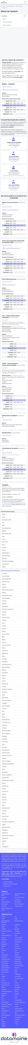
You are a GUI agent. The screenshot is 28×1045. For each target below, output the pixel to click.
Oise (3, 998)
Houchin (4, 766)
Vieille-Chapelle (6, 598)
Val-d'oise (4, 1017)
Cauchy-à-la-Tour (6, 722)
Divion (3, 717)
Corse (3, 899)
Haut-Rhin (4, 957)
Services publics (7, 25)
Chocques (4, 573)
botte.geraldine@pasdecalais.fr (12, 248)
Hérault (17, 968)
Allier (16, 918)
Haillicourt (4, 725)
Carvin (3, 539)
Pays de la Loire (19, 906)
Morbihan (4, 993)
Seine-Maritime (5, 1011)
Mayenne (4, 989)
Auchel (3, 631)
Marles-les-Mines (6, 730)
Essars (3, 678)
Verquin (4, 794)
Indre (16, 970)
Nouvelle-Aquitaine (20, 904)
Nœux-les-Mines (6, 555)
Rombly (4, 592)
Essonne (17, 946)
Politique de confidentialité (11, 884)
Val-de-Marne (18, 1017)
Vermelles (4, 659)
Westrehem (5, 833)
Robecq (4, 614)
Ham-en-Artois (5, 617)
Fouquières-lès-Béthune (8, 822)
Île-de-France (18, 902)
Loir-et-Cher (18, 976)
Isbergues (4, 692)
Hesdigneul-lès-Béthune (8, 764)
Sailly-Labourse (6, 808)
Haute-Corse (18, 957)
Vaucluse (17, 1019)
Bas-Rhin (17, 929)
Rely (3, 711)
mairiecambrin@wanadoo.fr (11, 90)
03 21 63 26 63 (8, 87)
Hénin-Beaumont (6, 528)
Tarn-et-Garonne (6, 1015)
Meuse (16, 991)
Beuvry (4, 675)
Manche (17, 985)
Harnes (4, 550)
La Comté (4, 819)
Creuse (3, 942)
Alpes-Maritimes (19, 921)
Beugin (4, 639)
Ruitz (3, 844)
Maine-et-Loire (5, 985)
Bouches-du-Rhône (6, 931)
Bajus (3, 637)
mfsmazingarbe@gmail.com (11, 210)
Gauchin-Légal (5, 576)
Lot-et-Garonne (6, 983)
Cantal (3, 933)
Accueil (2, 6)
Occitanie (4, 906)
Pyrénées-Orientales (7, 1004)
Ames (3, 744)
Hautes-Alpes (5, 965)
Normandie (4, 904)
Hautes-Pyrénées (19, 965)
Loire (3, 978)
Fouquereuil (5, 606)
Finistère (4, 950)
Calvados (17, 931)
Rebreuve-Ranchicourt (7, 590)
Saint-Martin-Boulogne (8, 561)
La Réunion (18, 974)
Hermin (4, 681)
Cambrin (4, 16)
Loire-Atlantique (19, 978)
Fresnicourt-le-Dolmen (8, 609)
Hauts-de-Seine (5, 968)
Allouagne (4, 736)
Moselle (17, 993)
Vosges (3, 1024)
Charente (17, 933)
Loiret (3, 980)
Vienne (16, 1021)
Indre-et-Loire (5, 972)
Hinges (4, 824)
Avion (3, 536)
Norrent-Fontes (6, 753)
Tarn (16, 1013)
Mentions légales (8, 882)
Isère (16, 972)
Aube (3, 927)
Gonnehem (5, 672)
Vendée (4, 1021)
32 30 (5, 320)
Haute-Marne (5, 961)
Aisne (3, 918)
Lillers (3, 805)
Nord (16, 996)
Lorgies (4, 788)
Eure (3, 948)
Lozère (16, 983)
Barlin (3, 714)
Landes (3, 976)
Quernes (4, 587)
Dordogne (4, 944)
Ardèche (4, 924)
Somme (4, 1013)
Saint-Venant (5, 816)
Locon (3, 623)
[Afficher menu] (25, 2)
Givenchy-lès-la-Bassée (8, 835)
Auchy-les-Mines (6, 706)
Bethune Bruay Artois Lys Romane (10, 570)
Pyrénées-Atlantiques (20, 1002)
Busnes (4, 783)
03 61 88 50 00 (8, 452)
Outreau (4, 547)
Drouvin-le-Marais (6, 700)
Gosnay (4, 802)
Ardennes (17, 924)
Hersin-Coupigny (6, 761)
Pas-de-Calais (19, 6)
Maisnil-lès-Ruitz (6, 827)
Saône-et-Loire (5, 1006)
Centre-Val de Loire (20, 897)
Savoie (3, 1008)
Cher (16, 935)
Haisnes (4, 758)
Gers (3, 952)
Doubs (16, 944)
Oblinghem (5, 830)
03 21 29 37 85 (8, 207)
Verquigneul (5, 846)
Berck (3, 544)
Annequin (4, 747)
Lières (3, 769)
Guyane (17, 955)
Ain (15, 916)
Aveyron (4, 929)
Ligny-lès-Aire (5, 777)
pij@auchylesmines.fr (9, 285)
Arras (3, 517)
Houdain (4, 612)
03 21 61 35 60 (8, 245)
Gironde (17, 952)
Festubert (4, 603)
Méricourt (4, 558)
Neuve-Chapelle (6, 733)
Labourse (4, 810)
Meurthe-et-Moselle (7, 991)
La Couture (5, 741)
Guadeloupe (5, 955)
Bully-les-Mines (6, 553)
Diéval (3, 648)
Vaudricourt (5, 791)
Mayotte (17, 989)
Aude (16, 927)
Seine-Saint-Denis (19, 1011)
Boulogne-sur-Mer (6, 520)
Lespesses (4, 739)
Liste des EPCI (7, 886)
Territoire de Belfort (20, 1015)
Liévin (3, 525)
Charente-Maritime (6, 935)
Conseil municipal (7, 22)
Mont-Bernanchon (6, 664)
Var (2, 1019)
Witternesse (5, 697)
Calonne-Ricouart (6, 645)
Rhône (16, 1004)
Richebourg (5, 684)
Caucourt (4, 799)
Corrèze (4, 937)
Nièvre (3, 996)
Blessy (3, 656)
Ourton (4, 813)
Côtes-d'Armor (18, 939)
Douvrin (4, 628)
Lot (15, 980)
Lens (3, 522)
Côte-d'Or (4, 939)
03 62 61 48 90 (8, 420)
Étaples (4, 566)
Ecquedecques (5, 750)
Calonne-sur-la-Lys (6, 755)
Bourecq (4, 642)
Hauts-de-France (10, 6)
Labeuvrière (5, 838)
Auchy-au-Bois (5, 634)
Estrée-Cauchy (5, 581)
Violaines (4, 728)
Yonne (16, 1024)
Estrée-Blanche (6, 719)
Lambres (4, 620)
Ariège (3, 916)
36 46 (5, 368)
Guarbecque (5, 786)
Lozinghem (5, 661)
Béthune (4, 531)
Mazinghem (5, 772)
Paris (3, 1000)
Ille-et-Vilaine (5, 970)
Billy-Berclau (5, 653)
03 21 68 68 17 (8, 435)
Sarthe (16, 1006)
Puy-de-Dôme (5, 1002)
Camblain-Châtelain (7, 689)
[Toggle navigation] (24, 16)
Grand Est (17, 899)
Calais (3, 514)
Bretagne (4, 897)
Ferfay (3, 695)
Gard (16, 950)
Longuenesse (5, 564)
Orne (16, 998)
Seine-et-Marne (19, 1008)
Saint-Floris (5, 650)
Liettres (4, 584)
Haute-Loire (18, 959)
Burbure (4, 797)
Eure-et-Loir (18, 948)
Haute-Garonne (6, 959)
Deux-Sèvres (18, 942)
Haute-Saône (18, 961)
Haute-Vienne (18, 963)
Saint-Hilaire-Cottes (7, 595)
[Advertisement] (14, 42)
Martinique (17, 987)
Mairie (4, 19)
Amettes (4, 686)
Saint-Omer (5, 542)
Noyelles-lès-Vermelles (8, 780)
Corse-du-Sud (18, 937)
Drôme (3, 946)
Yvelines (4, 1026)
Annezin (4, 626)
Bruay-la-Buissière (6, 533)
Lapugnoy (4, 703)
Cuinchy (4, 708)
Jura (3, 974)
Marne (3, 987)
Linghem (4, 841)
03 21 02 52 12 (8, 282)
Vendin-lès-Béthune (7, 775)
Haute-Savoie (5, 963)
